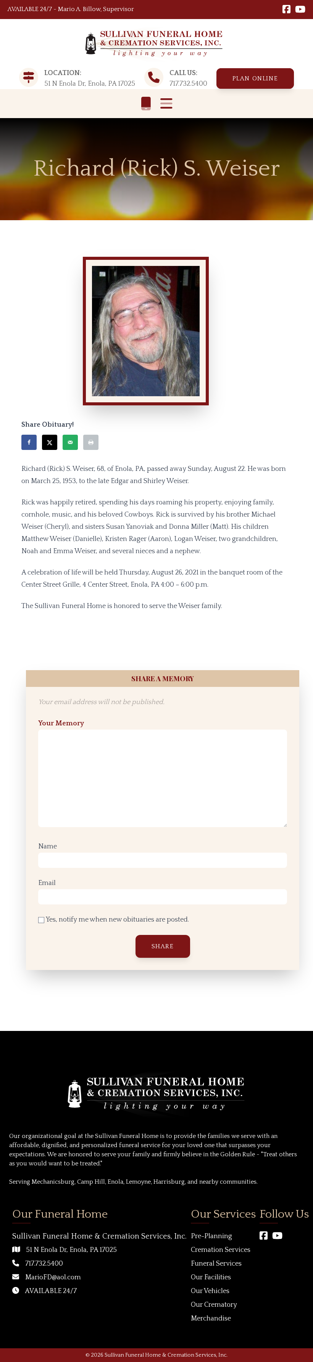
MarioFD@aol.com (53, 1277)
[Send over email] (70, 442)
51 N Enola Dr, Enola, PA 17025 (71, 1250)
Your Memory (61, 723)
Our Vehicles (210, 1291)
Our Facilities (211, 1277)
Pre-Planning (211, 1236)
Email (47, 883)
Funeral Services (216, 1264)
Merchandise (211, 1318)
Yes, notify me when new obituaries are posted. (116, 919)
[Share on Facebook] (29, 442)
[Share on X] (49, 442)
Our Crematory (214, 1305)
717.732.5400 (188, 84)
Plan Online (255, 78)
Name (47, 846)
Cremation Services (220, 1250)
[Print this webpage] (90, 442)
